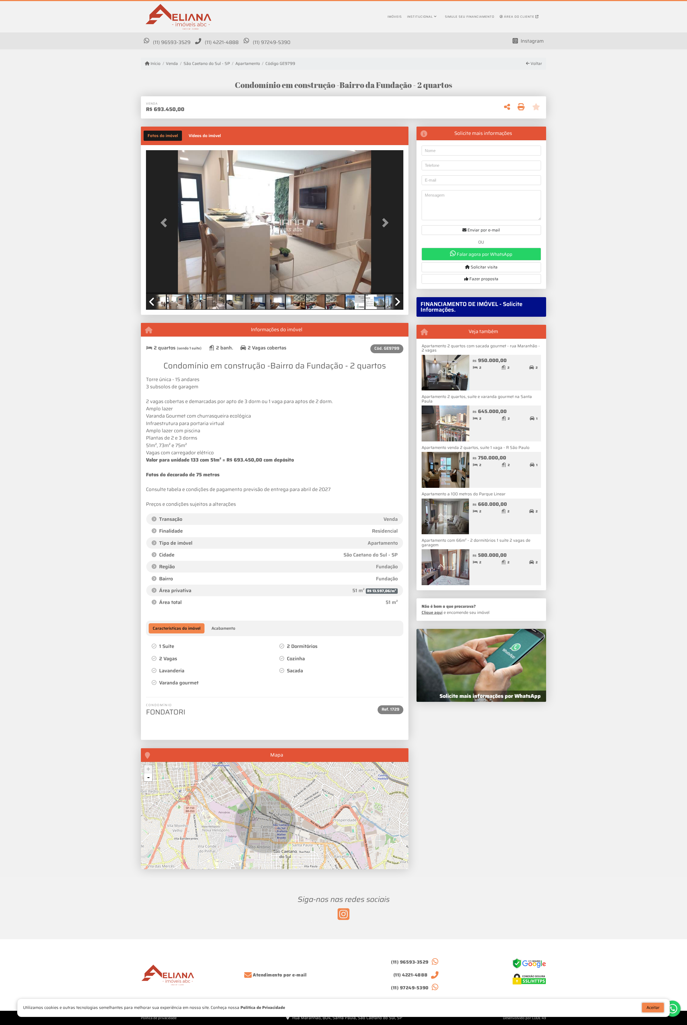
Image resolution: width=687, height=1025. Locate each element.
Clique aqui (432, 612)
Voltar (535, 64)
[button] (165, 222)
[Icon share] (343, 914)
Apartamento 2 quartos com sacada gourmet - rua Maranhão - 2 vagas (481, 348)
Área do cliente (519, 16)
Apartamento (247, 64)
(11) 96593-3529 (172, 42)
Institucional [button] (420, 16)
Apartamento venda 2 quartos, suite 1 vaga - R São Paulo (475, 447)
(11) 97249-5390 (271, 42)
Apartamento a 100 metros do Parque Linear (464, 494)
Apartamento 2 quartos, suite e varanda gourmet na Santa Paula (477, 398)
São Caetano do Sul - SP (207, 64)
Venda (172, 64)
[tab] (163, 136)
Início (154, 64)
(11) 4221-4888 (222, 42)
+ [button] (148, 769)
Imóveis (395, 16)
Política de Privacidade (262, 1007)
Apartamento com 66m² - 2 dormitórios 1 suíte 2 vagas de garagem (476, 542)
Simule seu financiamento (469, 16)
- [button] (148, 777)
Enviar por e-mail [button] (483, 230)
